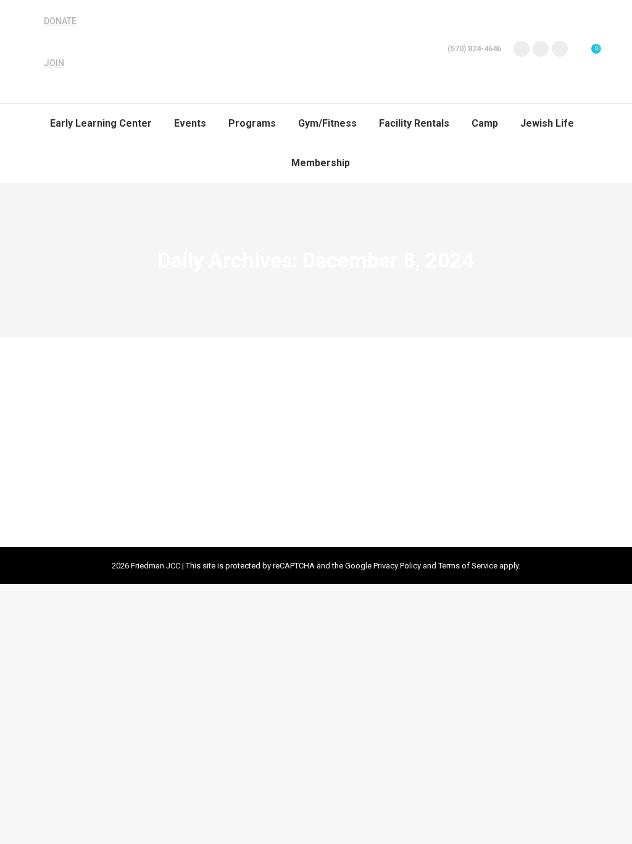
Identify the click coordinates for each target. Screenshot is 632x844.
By (156, 425)
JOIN (54, 63)
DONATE (60, 21)
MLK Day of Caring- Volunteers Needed (157, 402)
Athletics (62, 425)
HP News (97, 425)
